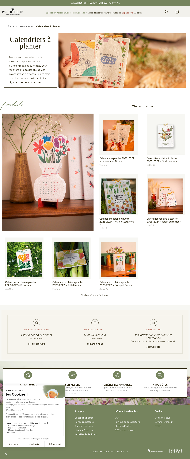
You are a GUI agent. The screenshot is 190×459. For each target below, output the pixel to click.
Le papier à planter (84, 418)
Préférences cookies (124, 430)
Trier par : (137, 106)
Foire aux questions (84, 422)
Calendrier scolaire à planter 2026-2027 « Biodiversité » (162, 160)
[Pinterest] (45, 450)
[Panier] (177, 12)
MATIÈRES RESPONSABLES (117, 385)
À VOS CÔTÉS (160, 385)
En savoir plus (36, 344)
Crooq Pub (124, 452)
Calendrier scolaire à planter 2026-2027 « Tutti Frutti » (67, 284)
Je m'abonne (153, 347)
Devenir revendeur (163, 422)
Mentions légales (123, 426)
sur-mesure (72, 385)
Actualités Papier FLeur (86, 434)
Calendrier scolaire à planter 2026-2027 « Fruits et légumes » (116, 221)
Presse (158, 426)
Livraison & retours (84, 430)
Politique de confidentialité (127, 422)
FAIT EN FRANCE (28, 385)
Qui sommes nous (84, 426)
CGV (117, 418)
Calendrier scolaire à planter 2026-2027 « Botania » (20, 284)
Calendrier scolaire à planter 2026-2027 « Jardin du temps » (164, 220)
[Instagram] (38, 450)
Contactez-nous (162, 418)
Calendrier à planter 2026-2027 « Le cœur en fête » (116, 160)
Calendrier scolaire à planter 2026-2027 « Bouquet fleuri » (115, 284)
